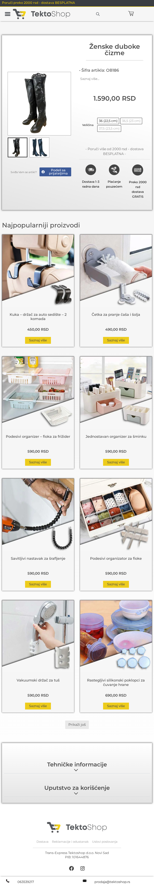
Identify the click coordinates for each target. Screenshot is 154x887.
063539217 (25, 882)
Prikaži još (77, 725)
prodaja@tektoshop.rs (112, 882)
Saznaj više (38, 340)
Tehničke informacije (77, 764)
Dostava (42, 842)
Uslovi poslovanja (105, 842)
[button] (7, 14)
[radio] (108, 121)
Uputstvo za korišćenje (77, 788)
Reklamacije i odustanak (70, 842)
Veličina (88, 125)
